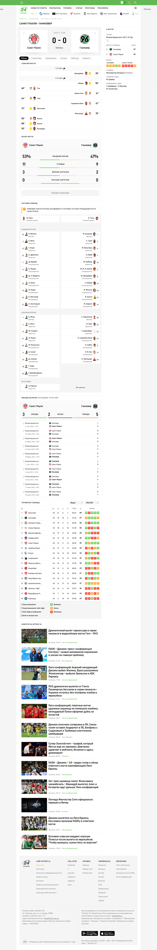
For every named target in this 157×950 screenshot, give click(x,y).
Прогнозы (90, 8)
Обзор (24, 58)
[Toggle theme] (123, 2)
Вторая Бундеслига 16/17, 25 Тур (119, 37)
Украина (46, 14)
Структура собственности (46, 893)
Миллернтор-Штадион (119, 73)
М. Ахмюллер (112, 89)
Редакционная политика (46, 889)
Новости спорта (39, 8)
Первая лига (87, 869)
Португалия (103, 897)
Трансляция (50, 58)
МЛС (100, 885)
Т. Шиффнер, (111, 86)
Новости (86, 58)
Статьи (79, 8)
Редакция (40, 865)
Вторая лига (87, 873)
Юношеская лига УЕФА (125, 873)
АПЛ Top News (61, 14)
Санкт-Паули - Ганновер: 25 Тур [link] (51, 19)
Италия (65, 811)
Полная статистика (60, 193)
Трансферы (102, 8)
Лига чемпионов (110, 14)
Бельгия (101, 881)
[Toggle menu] (135, 8)
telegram (71, 881)
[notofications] (130, 2)
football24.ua (117, 916)
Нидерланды (103, 889)
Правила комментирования (47, 885)
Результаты (55, 8)
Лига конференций (69, 642)
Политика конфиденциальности (49, 873)
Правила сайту (42, 877)
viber (70, 885)
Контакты (40, 881)
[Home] (23, 13)
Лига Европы (92, 14)
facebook (71, 865)
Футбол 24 (23, 19)
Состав (63, 58)
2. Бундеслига (33, 19)
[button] (68, 8)
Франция (102, 893)
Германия (102, 865)
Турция (101, 900)
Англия (126, 14)
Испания (77, 14)
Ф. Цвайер (110, 79)
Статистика (36, 58)
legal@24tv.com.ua (51, 918)
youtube (71, 873)
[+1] (21, 2)
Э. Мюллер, (122, 86)
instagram (72, 877)
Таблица (74, 58)
